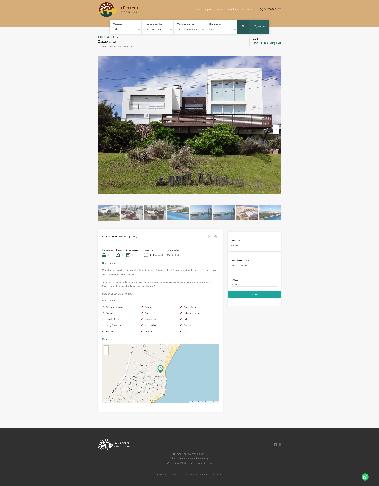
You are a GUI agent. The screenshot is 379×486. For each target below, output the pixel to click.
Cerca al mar (189, 307)
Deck (147, 313)
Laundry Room (113, 319)
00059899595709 (272, 9)
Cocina (109, 313)
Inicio (197, 9)
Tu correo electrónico (240, 260)
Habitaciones (215, 24)
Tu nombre (235, 240)
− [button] (106, 352)
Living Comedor (113, 325)
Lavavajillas (150, 319)
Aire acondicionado (115, 307)
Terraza (148, 331)
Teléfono (234, 280)
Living (186, 319)
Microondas (150, 325)
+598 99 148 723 (179, 463)
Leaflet (192, 402)
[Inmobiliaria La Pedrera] (118, 15)
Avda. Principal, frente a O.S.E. (191, 454)
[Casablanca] (160, 369)
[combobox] (125, 30)
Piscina (109, 331)
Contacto (247, 9)
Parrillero (187, 325)
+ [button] (106, 348)
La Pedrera (232, 9)
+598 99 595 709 (203, 463)
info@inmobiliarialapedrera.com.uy (191, 458)
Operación (118, 24)
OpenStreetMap (203, 402)
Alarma (147, 307)
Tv (184, 331)
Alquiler (208, 9)
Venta (219, 9)
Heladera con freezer (193, 313)
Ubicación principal (186, 24)
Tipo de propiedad (153, 24)
